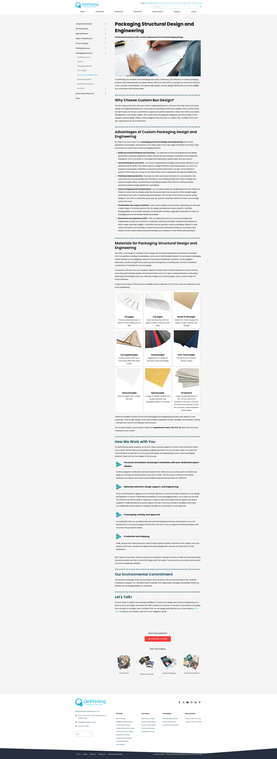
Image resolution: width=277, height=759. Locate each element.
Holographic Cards (148, 731)
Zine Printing (120, 745)
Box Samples (82, 70)
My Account (198, 3)
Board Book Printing (123, 735)
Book (83, 11)
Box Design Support (84, 79)
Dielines (80, 62)
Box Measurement (83, 57)
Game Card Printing (148, 722)
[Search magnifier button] (200, 6)
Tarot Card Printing (148, 728)
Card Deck (100, 11)
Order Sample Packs (183, 3)
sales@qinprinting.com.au (154, 3)
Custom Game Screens (193, 722)
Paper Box (138, 11)
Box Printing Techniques (85, 84)
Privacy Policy (197, 754)
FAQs (78, 98)
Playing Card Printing (148, 725)
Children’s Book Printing (124, 722)
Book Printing (120, 718)
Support (177, 11)
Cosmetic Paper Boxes (171, 725)
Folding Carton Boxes (170, 718)
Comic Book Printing (123, 725)
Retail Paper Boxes (169, 722)
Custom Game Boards (193, 718)
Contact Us (170, 3)
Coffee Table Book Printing (125, 728)
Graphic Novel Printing (124, 738)
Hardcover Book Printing (124, 731)
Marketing (119, 11)
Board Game (158, 11)
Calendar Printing (122, 741)
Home (78, 754)
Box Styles (80, 88)
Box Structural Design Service (87, 75)
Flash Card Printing (147, 718)
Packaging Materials (84, 66)
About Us (92, 754)
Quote (193, 11)
